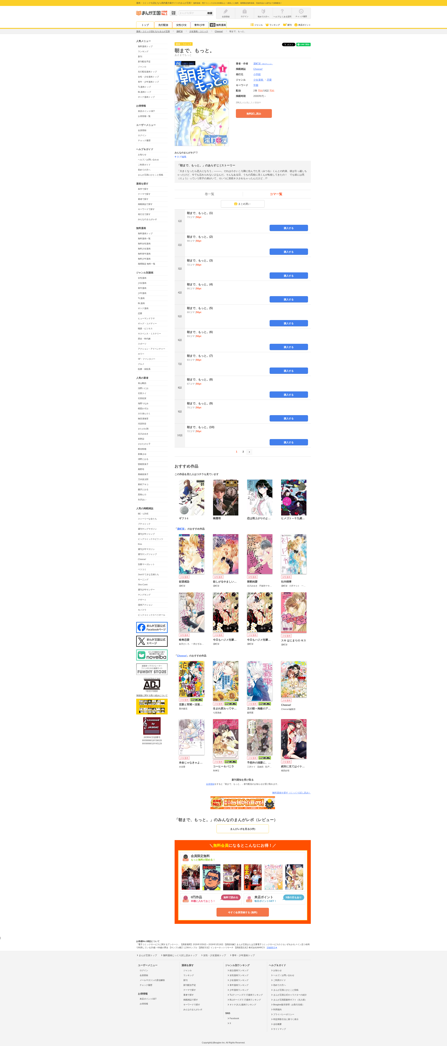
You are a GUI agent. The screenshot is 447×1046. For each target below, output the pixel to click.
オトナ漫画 (143, 308)
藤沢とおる (143, 489)
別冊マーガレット (146, 564)
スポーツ (142, 344)
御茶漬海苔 (143, 418)
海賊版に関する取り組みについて (152, 695)
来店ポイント (304, 25)
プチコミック (144, 524)
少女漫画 (142, 283)
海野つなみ (143, 403)
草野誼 (141, 439)
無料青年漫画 (144, 254)
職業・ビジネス (145, 328)
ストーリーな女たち (147, 519)
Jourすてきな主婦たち (148, 574)
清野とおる (143, 459)
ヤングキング (144, 595)
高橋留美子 (143, 474)
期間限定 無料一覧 (146, 264)
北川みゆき (143, 434)
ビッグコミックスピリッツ (150, 539)
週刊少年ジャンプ (146, 534)
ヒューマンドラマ (146, 318)
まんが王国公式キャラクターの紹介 (290, 995)
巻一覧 (209, 194)
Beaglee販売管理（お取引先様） (288, 1004)
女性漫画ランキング (239, 975)
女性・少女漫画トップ (148, 77)
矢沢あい (142, 499)
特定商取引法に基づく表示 (285, 1019)
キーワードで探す (146, 209)
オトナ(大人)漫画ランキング (243, 1004)
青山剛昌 (142, 383)
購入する (289, 228)
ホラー (141, 354)
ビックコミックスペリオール (151, 615)
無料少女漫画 (144, 248)
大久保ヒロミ (144, 413)
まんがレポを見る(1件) (242, 829)
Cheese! (142, 559)
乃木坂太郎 (143, 479)
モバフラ (142, 610)
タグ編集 (181, 156)
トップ (145, 25)
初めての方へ (144, 170)
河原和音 (142, 423)
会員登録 (142, 130)
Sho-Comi (143, 584)
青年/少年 (199, 25)
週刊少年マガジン (146, 549)
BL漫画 (141, 303)
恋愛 (140, 313)
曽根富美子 (143, 464)
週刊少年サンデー (146, 589)
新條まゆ (142, 454)
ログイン (142, 135)
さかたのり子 (144, 444)
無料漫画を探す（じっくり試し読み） (291, 792)
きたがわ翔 (143, 429)
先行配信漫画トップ (147, 72)
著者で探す (143, 199)
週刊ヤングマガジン (147, 529)
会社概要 (277, 1024)
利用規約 (277, 1009)
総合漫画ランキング (239, 970)
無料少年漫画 (144, 259)
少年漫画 (142, 293)
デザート (142, 600)
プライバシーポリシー (283, 1014)
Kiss (140, 544)
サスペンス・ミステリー (149, 333)
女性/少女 (181, 25)
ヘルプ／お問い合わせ (148, 159)
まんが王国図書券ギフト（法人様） (290, 1000)
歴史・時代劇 (144, 338)
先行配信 (163, 25)
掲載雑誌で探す (145, 204)
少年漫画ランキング (239, 990)
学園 (255, 85)
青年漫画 (142, 288)
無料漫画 (221, 25)
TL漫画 (141, 298)
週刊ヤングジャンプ (147, 554)
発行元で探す (144, 214)
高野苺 (141, 469)
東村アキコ (143, 484)
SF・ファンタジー (146, 359)
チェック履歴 (144, 140)
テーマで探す (144, 194)
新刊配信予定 (144, 61)
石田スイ (142, 393)
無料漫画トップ (145, 46)
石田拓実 (142, 398)
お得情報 (144, 1004)
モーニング (143, 579)
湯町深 (263, 63)
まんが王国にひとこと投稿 (150, 175)
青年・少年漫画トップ (148, 82)
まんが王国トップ (148, 955)
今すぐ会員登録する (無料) (242, 912)
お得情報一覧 (144, 116)
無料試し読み (254, 113)
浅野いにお (143, 388)
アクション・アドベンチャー (151, 349)
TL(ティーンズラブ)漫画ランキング (246, 995)
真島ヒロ (142, 494)
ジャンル (258, 25)
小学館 (257, 74)
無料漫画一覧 (144, 238)
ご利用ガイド (144, 165)
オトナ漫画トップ (146, 97)
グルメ (141, 364)
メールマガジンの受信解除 (152, 980)
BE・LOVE (143, 514)
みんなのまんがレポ (147, 219)
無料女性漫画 (144, 243)
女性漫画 (142, 278)
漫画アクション (145, 605)
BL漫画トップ (144, 92)
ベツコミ (142, 569)
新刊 (289, 25)
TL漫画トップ (144, 87)
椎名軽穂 (142, 449)
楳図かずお (143, 408)
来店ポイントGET (146, 111)
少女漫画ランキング (239, 980)
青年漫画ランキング (239, 985)
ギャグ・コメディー (147, 323)
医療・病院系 (144, 369)
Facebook (234, 1018)
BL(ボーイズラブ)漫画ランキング (245, 1000)
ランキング (274, 25)
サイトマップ (279, 1029)
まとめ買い (244, 203)
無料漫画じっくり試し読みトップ (180, 955)
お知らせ (142, 154)
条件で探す (143, 189)
